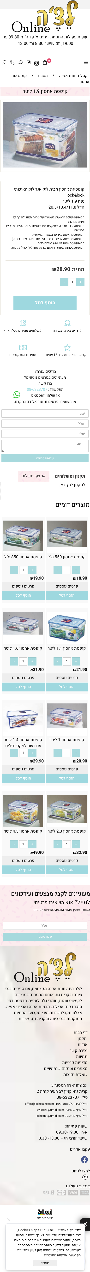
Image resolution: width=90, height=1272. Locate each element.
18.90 (81, 578)
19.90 (38, 578)
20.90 (81, 761)
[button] (67, 595)
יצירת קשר (79, 1051)
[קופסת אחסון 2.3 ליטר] (67, 822)
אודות (83, 1045)
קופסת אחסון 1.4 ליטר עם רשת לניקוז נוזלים (23, 743)
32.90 (81, 852)
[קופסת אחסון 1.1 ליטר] (67, 643)
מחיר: (77, 269)
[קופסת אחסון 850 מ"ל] (23, 549)
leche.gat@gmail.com (50, 1116)
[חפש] (4, 63)
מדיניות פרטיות (75, 1063)
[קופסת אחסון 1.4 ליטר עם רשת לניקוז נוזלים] (23, 731)
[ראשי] (45, 16)
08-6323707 (37, 389)
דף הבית (81, 1033)
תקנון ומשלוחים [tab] (70, 476)
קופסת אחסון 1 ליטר (66, 740)
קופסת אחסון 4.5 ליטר (23, 831)
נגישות (82, 1057)
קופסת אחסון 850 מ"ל (23, 557)
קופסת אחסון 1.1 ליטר (67, 648)
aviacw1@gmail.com (50, 1110)
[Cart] (45, 63)
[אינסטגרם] (36, 63)
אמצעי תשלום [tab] (33, 476)
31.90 (38, 669)
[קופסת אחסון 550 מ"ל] (67, 546)
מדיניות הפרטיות (43, 910)
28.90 (63, 269)
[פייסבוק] (28, 63)
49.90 (38, 852)
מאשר (45, 1263)
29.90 (38, 761)
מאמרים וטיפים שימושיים (66, 1069)
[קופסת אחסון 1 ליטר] (67, 727)
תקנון (82, 1039)
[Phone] (12, 63)
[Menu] (86, 63)
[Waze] (20, 63)
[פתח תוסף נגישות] (85, 1224)
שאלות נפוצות (75, 1075)
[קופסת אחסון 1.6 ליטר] (23, 633)
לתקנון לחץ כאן (72, 485)
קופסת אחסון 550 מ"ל (67, 557)
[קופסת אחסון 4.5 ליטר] (23, 825)
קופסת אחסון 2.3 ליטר (67, 831)
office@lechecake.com (39, 1104)
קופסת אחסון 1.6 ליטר (23, 648)
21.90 (81, 669)
